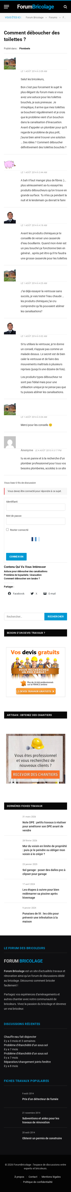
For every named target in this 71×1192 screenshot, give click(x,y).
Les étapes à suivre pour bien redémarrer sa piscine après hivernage (40, 893)
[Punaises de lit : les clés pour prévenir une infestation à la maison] (11, 912)
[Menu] (6, 6)
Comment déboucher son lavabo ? (22, 578)
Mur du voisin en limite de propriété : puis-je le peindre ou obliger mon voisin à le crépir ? (44, 850)
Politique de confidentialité (37, 1181)
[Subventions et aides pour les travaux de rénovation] (11, 1117)
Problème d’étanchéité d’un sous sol (26, 1045)
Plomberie (24, 48)
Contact (33, 1176)
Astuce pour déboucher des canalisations (25, 571)
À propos (19, 1176)
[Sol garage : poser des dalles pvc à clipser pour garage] (11, 868)
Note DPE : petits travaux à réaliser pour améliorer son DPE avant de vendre (44, 826)
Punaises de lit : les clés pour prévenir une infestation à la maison (40, 917)
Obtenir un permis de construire (42, 1138)
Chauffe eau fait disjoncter (20, 1036)
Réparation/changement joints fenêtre (27, 1061)
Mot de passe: (14, 515)
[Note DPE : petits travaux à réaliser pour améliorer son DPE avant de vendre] (11, 821)
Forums (53, 17)
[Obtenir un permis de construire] (11, 1137)
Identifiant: (12, 501)
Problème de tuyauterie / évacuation (23, 575)
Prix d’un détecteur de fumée (40, 1099)
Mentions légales (51, 1176)
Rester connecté (19, 529)
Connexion (16, 556)
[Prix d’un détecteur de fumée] (11, 1098)
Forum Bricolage (34, 17)
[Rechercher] (65, 6)
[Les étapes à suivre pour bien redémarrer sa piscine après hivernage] (11, 888)
